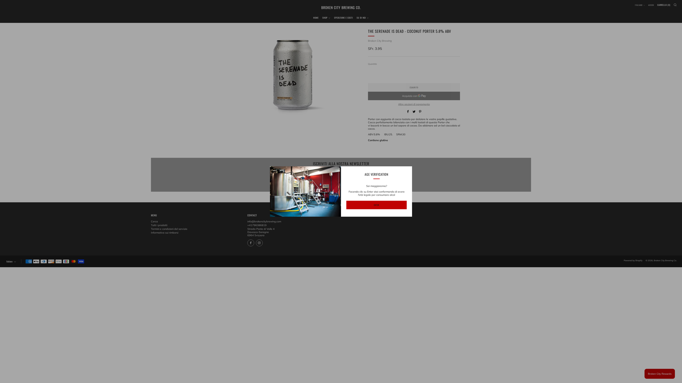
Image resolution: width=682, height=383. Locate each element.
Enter (376, 205)
